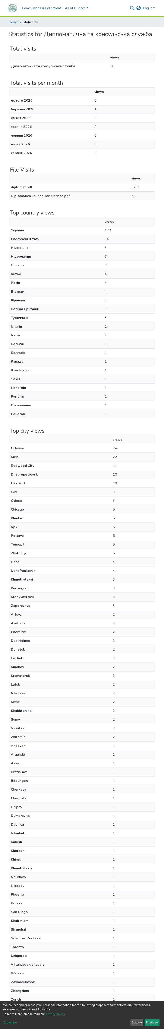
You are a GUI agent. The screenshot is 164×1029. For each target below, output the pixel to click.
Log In (147, 8)
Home (13, 22)
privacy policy (55, 1014)
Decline (137, 1022)
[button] (138, 8)
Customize (10, 1022)
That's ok (152, 1022)
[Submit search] (132, 8)
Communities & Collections (42, 8)
